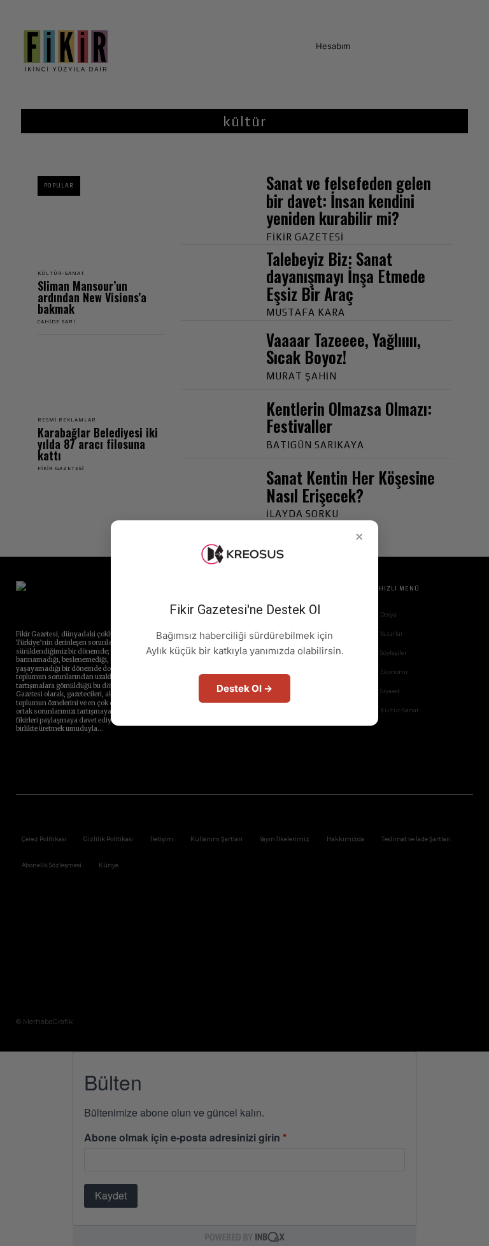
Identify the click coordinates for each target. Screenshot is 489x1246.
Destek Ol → (244, 688)
